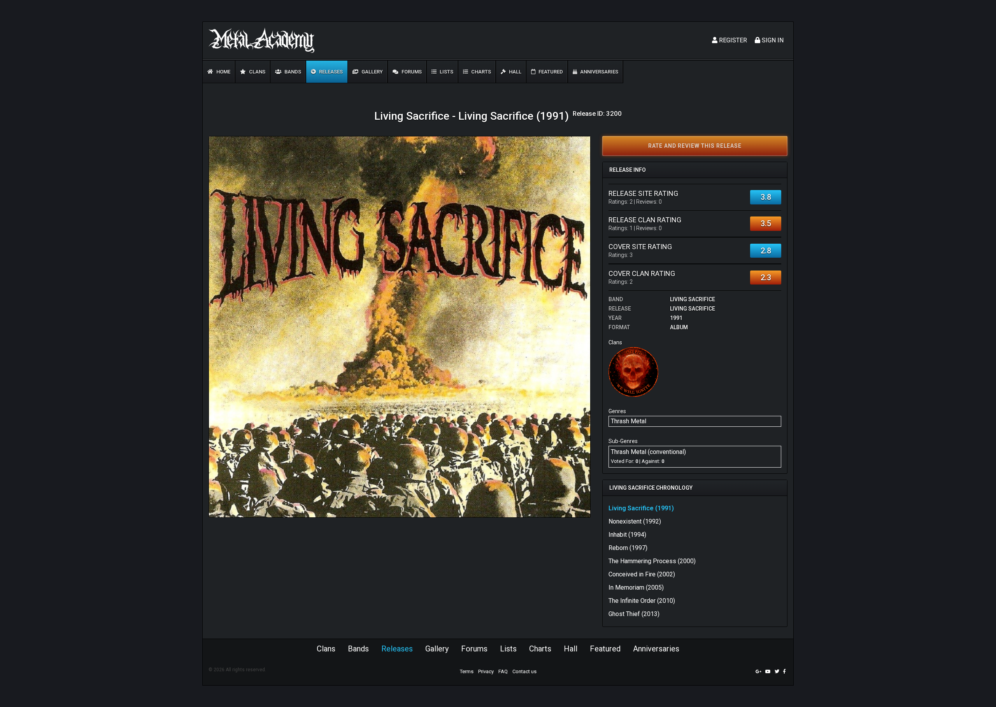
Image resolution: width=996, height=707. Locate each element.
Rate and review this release (695, 146)
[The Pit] (633, 372)
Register (732, 40)
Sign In (772, 40)
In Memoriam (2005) (636, 587)
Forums (411, 72)
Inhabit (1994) (627, 534)
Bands (292, 72)
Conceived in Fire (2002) (641, 574)
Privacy (486, 671)
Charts (480, 72)
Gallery (371, 72)
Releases (330, 72)
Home (222, 72)
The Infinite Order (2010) (641, 600)
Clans (256, 72)
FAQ (503, 671)
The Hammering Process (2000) (652, 561)
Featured (550, 72)
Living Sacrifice (692, 299)
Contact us (524, 671)
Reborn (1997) (627, 548)
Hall (514, 72)
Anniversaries (598, 72)
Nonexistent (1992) (634, 521)
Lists (445, 72)
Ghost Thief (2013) (633, 614)
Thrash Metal (628, 421)
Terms (466, 671)
